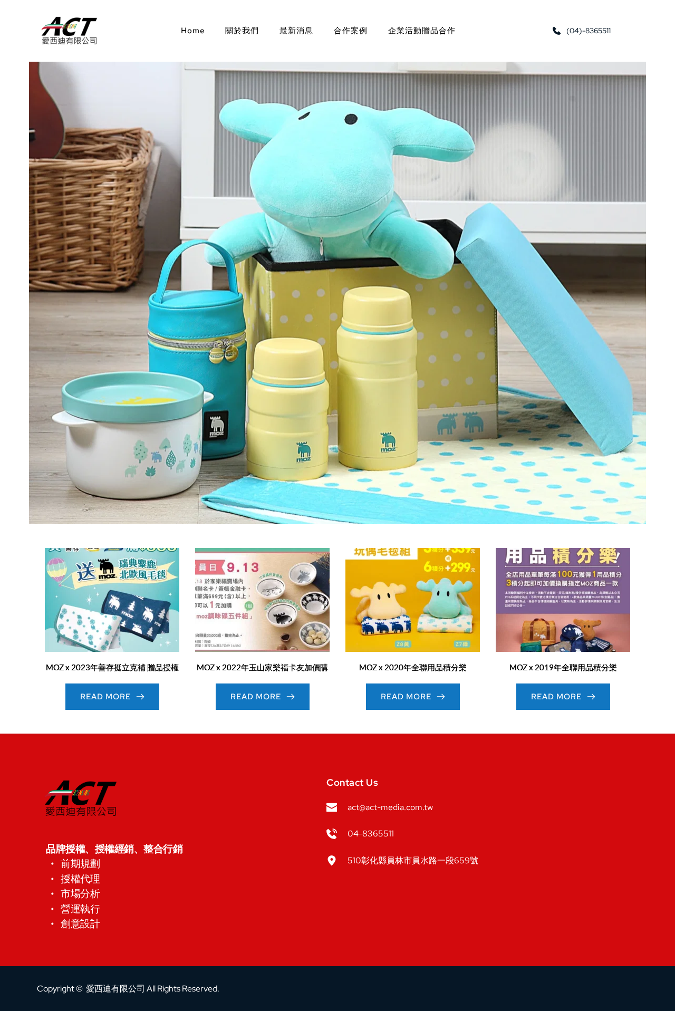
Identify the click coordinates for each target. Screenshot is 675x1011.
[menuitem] (192, 30)
